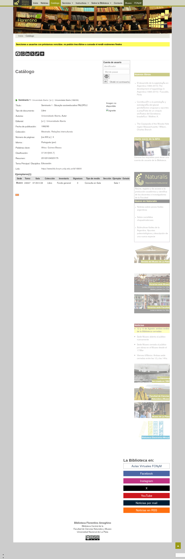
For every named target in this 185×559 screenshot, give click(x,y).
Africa (44, 147)
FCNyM (137, 2)
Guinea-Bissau (55, 147)
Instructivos (81, 2)
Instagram (146, 481)
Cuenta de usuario (112, 62)
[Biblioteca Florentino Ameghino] (22, 3)
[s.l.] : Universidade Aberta (53, 120)
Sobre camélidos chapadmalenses (145, 218)
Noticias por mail (146, 503)
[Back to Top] (178, 545)
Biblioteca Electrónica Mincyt (155, 437)
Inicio (35, 2)
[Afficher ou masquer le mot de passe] (106, 76)
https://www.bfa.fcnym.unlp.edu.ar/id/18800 (61, 168)
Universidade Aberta (40, 100)
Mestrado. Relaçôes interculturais (57, 131)
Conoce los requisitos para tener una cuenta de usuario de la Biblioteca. (151, 159)
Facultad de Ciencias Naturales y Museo (160, 397)
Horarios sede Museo (159, 284)
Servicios (66, 2)
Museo (128, 2)
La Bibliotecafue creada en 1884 (161, 380)
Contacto (118, 2)
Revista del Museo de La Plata (155, 261)
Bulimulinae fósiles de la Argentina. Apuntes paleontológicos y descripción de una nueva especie (152, 232)
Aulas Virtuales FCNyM (147, 466)
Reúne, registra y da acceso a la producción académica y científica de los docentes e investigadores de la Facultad (151, 193)
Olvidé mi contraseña (120, 81)
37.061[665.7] (47, 152)
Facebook (146, 473)
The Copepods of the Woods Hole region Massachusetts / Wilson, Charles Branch (153, 126)
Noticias (44, 2)
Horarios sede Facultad (158, 307)
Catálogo (55, 2)
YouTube (146, 495)
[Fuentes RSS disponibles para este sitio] (72, 195)
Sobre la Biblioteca (100, 2)
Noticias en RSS (146, 510)
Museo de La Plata (160, 416)
